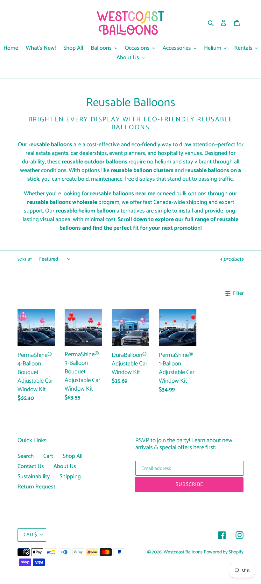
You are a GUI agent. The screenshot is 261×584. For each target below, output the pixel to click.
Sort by (25, 260)
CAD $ (30, 534)
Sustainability (34, 476)
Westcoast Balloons (183, 552)
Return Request (36, 487)
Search (26, 456)
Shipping (70, 476)
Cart (48, 456)
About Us (64, 466)
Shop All (72, 456)
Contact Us (31, 466)
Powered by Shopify (223, 552)
